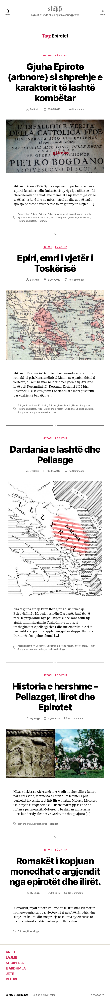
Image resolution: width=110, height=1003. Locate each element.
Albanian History (26, 645)
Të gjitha (61, 55)
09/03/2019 (53, 471)
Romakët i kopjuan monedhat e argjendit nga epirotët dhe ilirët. (55, 871)
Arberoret (62, 214)
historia (73, 217)
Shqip (36, 109)
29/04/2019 (54, 109)
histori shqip (64, 405)
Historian (42, 220)
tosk (54, 412)
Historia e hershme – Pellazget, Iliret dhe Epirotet (55, 697)
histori (70, 645)
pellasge (42, 649)
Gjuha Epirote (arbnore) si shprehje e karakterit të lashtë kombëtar (55, 82)
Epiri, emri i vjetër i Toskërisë (55, 263)
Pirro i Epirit (44, 408)
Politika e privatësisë (43, 994)
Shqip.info (22, 994)
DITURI (11, 979)
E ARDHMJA (16, 968)
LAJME (11, 957)
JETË (10, 974)
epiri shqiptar (75, 214)
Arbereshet (23, 214)
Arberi (34, 214)
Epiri (19, 405)
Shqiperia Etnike (84, 408)
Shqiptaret (23, 412)
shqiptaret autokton (40, 412)
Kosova (33, 649)
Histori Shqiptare (59, 217)
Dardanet (40, 645)
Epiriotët (42, 405)
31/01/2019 (54, 718)
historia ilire (84, 217)
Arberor (52, 214)
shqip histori (57, 408)
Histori (47, 55)
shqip (62, 649)
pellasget (53, 649)
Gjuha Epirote (24, 217)
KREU (10, 952)
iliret (44, 823)
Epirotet (88, 214)
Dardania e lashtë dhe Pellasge (55, 454)
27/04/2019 (54, 279)
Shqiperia (70, 408)
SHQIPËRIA (15, 963)
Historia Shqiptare (26, 220)
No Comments (76, 109)
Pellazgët (53, 823)
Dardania (51, 645)
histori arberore (41, 217)
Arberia (43, 214)
